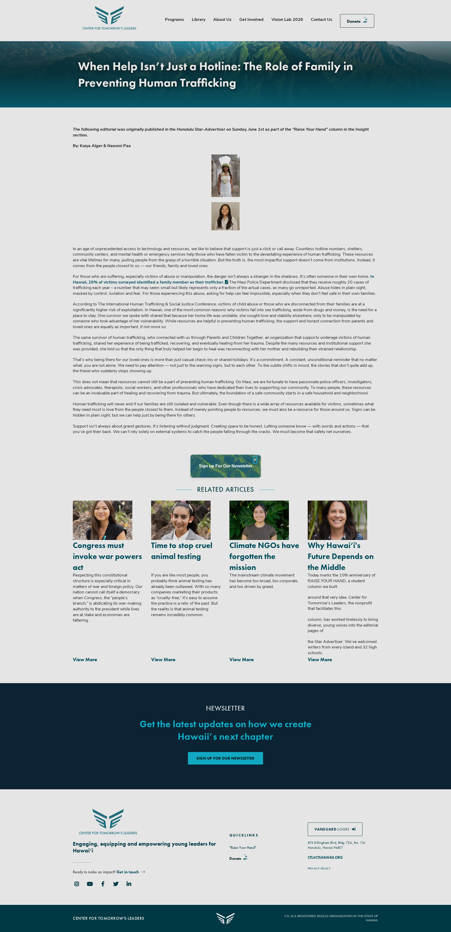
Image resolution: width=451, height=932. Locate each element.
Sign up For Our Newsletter (225, 466)
